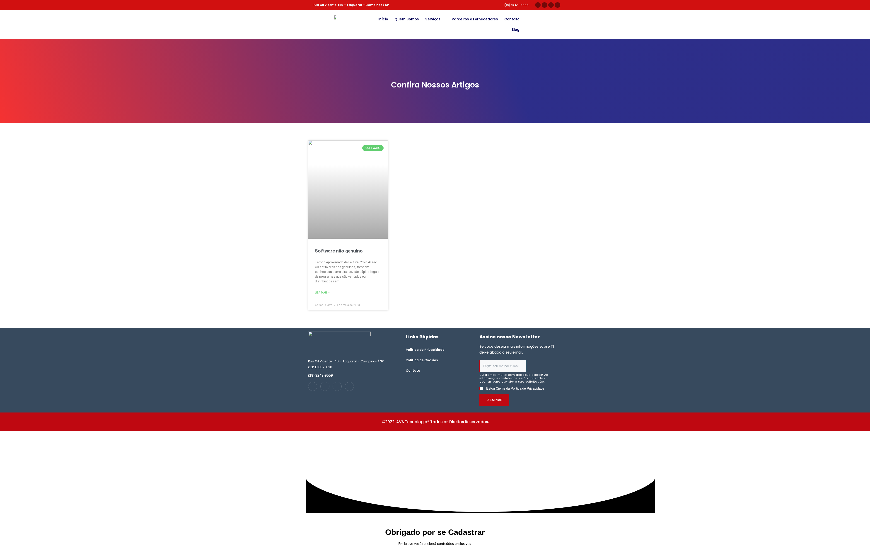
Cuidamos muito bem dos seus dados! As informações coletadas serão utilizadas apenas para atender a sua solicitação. (513, 378)
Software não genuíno (339, 251)
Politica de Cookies (422, 360)
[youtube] (337, 386)
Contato (512, 19)
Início (383, 19)
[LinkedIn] (324, 386)
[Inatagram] (312, 386)
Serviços (432, 19)
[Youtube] (551, 5)
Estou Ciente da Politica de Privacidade (515, 388)
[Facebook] (557, 5)
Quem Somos (406, 19)
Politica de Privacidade (425, 349)
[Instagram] (538, 5)
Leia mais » (322, 292)
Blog (516, 29)
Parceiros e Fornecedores (475, 19)
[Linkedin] (544, 5)
